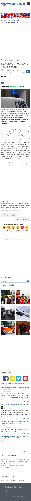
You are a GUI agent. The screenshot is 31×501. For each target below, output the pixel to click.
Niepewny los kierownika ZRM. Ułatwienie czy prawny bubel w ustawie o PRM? (14, 437)
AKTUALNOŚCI (16, 491)
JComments (28, 241)
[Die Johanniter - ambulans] (8, 328)
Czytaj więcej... (26, 401)
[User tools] (28, 71)
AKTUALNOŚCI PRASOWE (12, 70)
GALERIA (23, 491)
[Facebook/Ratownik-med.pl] (6, 378)
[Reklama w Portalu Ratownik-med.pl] (15, 15)
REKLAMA (3, 491)
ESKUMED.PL (7, 496)
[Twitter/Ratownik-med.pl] (19, 378)
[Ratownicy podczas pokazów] (23, 328)
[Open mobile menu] (28, 3)
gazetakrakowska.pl (13, 210)
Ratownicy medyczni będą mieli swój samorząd (14, 404)
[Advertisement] (15, 40)
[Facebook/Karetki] (12, 378)
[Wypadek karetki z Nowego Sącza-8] (8, 312)
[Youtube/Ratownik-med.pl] (25, 378)
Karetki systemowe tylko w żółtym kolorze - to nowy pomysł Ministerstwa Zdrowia (14, 422)
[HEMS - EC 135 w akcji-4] (23, 312)
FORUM (28, 491)
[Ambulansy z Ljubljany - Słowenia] (8, 297)
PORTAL (9, 491)
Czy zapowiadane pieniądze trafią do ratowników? (15, 387)
